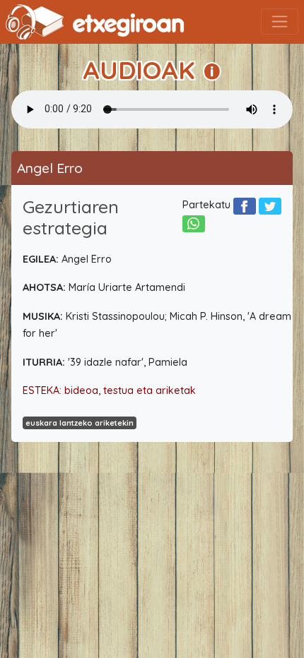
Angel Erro (50, 168)
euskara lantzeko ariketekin (79, 423)
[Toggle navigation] (279, 21)
